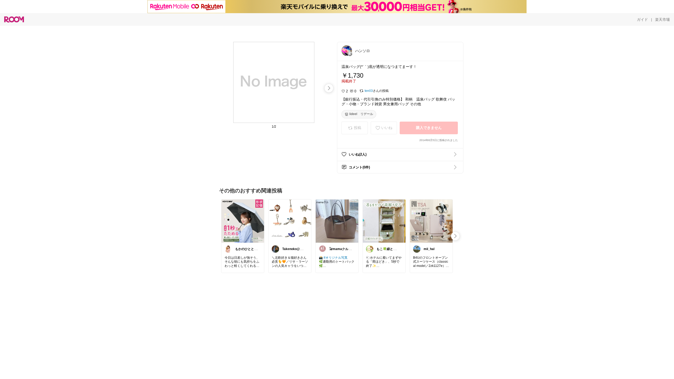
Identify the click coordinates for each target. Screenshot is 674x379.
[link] (242, 221)
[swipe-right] (329, 88)
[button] (346, 50)
